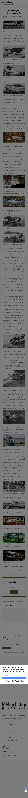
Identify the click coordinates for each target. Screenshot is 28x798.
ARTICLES (11, 729)
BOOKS (10, 727)
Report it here (21, 652)
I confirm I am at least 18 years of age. (11, 639)
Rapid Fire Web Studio (11, 755)
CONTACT (11, 737)
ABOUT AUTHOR (13, 732)
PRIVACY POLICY (13, 743)
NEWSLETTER (12, 734)
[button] (15, 3)
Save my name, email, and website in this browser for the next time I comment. (14, 636)
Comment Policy (18, 601)
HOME (10, 724)
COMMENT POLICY (12, 740)
